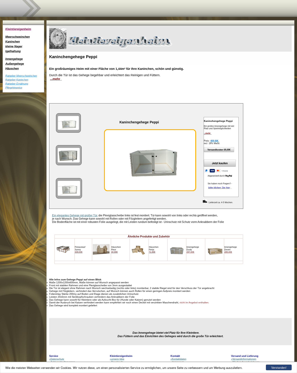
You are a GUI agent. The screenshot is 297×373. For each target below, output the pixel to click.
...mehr (56, 79)
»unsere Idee (117, 359)
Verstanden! (279, 367)
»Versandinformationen (243, 359)
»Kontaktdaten (178, 359)
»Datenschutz (56, 359)
